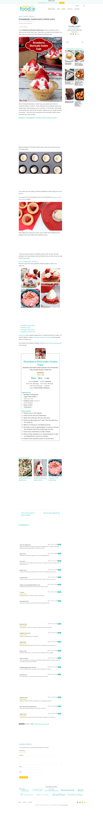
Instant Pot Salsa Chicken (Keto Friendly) (79, 64)
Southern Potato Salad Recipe (51, 513)
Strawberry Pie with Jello (28, 331)
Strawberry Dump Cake (27, 329)
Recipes (25, 16)
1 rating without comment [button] (41, 724)
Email (20, 771)
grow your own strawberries (53, 343)
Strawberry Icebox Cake (28, 325)
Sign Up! (62, 2)
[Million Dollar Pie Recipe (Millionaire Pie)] (69, 75)
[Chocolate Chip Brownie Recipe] (69, 94)
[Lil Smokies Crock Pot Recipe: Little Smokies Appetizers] (79, 94)
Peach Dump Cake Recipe (68, 64)
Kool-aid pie (22, 335)
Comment (21, 755)
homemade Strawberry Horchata (42, 337)
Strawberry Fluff (25, 327)
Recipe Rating (22, 750)
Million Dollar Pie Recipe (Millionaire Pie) (69, 82)
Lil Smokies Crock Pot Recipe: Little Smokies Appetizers (78, 103)
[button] (37, 372)
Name (20, 766)
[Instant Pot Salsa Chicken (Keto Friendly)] (79, 56)
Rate (47, 378)
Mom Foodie (28, 8)
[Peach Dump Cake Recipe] (69, 56)
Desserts (31, 16)
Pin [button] (41, 378)
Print (34, 378)
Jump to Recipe (23, 26)
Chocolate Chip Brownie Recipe (69, 102)
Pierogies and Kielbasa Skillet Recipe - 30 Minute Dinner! (79, 83)
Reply (59, 544)
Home (20, 16)
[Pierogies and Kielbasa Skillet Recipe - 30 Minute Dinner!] (79, 75)
